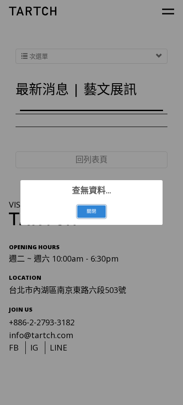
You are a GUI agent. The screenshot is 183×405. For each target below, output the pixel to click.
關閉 (91, 211)
